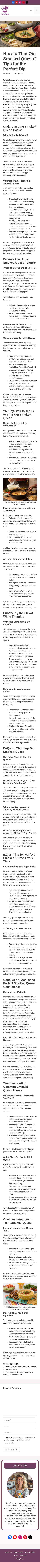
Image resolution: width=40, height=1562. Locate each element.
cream (15, 213)
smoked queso (9, 104)
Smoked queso (9, 80)
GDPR (15, 1555)
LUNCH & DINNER (12, 1364)
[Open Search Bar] (31, 10)
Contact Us (23, 1555)
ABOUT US (8, 1552)
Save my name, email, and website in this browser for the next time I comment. (20, 1440)
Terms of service (30, 1552)
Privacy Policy (18, 1552)
